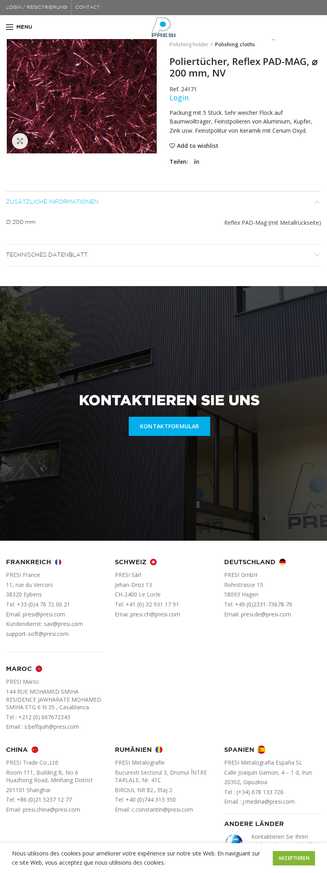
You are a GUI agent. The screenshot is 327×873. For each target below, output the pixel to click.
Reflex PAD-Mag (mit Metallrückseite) (272, 222)
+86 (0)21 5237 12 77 (44, 799)
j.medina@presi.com (268, 801)
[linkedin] (196, 162)
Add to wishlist (198, 146)
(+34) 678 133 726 (260, 792)
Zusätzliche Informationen (52, 202)
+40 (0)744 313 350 (151, 799)
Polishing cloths (235, 44)
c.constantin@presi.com (162, 809)
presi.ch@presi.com (155, 614)
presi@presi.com (44, 614)
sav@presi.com (63, 624)
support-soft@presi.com (37, 634)
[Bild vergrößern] (20, 141)
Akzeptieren (293, 858)
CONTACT (87, 7)
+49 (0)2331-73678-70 (263, 604)
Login (179, 97)
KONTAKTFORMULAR (169, 426)
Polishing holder (189, 44)
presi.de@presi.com (266, 614)
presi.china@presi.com (51, 809)
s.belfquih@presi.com (51, 726)
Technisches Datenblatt (47, 255)
